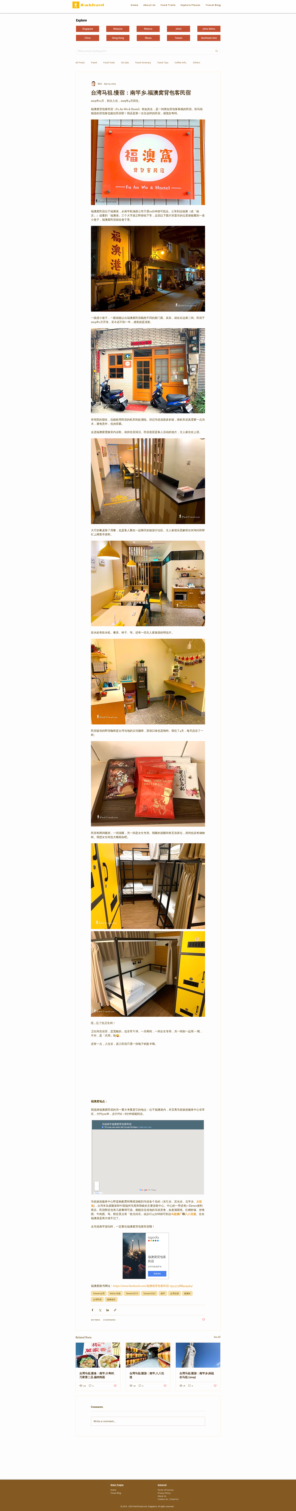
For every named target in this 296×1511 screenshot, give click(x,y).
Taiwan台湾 (99, 1293)
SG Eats (125, 62)
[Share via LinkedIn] (107, 1310)
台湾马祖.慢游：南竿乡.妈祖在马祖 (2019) (196, 1375)
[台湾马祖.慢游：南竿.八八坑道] (148, 1355)
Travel (94, 62)
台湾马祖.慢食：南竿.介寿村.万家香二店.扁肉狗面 (97, 1375)
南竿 (163, 1293)
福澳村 (187, 1293)
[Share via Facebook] (92, 1310)
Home (113, 1490)
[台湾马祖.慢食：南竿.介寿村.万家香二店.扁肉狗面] (98, 1355)
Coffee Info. (181, 62)
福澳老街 (111, 1299)
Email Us (174, 1499)
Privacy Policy (164, 1493)
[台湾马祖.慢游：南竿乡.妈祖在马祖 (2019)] (198, 1355)
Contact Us (163, 1499)
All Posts (80, 62)
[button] (168, 5)
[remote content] (148, 1072)
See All (217, 1336)
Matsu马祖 (115, 1293)
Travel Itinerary (143, 62)
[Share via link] (115, 1310)
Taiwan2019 (132, 1293)
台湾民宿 (97, 1299)
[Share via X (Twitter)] (100, 1310)
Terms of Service (166, 1490)
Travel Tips (162, 62)
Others (196, 62)
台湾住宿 (174, 1293)
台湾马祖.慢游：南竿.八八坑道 (147, 1375)
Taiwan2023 (149, 1293)
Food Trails (109, 62)
